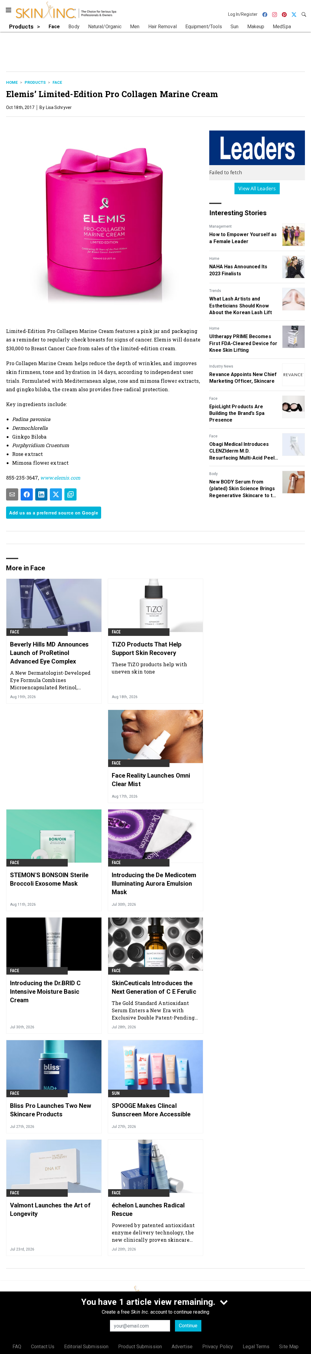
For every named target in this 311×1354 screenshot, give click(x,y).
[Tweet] (56, 494)
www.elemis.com (60, 477)
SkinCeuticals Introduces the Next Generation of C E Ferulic (154, 987)
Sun (116, 1093)
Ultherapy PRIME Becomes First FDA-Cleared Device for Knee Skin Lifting (243, 343)
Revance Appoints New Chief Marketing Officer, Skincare (243, 378)
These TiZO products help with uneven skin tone (149, 668)
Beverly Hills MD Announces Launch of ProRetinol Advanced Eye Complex (49, 653)
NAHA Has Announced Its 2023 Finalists (238, 270)
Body (213, 474)
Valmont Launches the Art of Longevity (50, 1209)
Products (35, 82)
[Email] (12, 494)
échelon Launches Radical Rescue (148, 1209)
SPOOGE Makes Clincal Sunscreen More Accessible (151, 1110)
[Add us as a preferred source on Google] (70, 494)
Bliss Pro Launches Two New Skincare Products (50, 1110)
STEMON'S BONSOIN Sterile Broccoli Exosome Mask (49, 879)
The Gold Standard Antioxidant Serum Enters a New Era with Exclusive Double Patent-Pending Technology (153, 1010)
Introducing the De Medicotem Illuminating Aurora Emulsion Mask (154, 883)
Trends (215, 291)
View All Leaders (257, 188)
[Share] (27, 494)
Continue (188, 1326)
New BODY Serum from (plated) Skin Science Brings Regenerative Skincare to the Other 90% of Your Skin (243, 489)
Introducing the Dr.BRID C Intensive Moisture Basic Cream (45, 991)
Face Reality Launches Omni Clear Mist (151, 780)
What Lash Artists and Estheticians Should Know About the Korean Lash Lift (240, 305)
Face (57, 82)
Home (12, 82)
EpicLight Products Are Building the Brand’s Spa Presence (236, 413)
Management (220, 226)
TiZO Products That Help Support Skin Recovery (146, 649)
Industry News (221, 366)
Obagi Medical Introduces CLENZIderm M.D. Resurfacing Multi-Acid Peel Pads (242, 451)
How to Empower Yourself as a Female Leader (243, 238)
